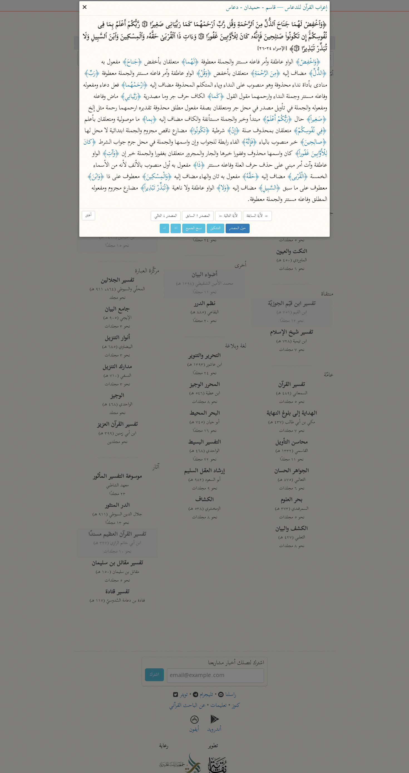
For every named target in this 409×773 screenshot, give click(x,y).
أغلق (88, 215)
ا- (164, 228)
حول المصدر (237, 228)
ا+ (175, 228)
